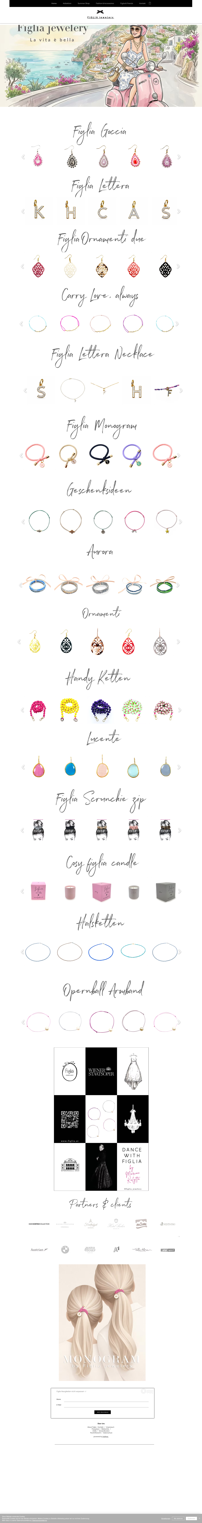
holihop (106, 1437)
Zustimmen (191, 1518)
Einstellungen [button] (165, 1518)
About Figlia (91, 1427)
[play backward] (23, 156)
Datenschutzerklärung (39, 1520)
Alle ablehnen (178, 1518)
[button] (150, 3)
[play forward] (179, 156)
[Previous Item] (31, 1236)
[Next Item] (179, 1236)
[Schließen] (199, 1518)
